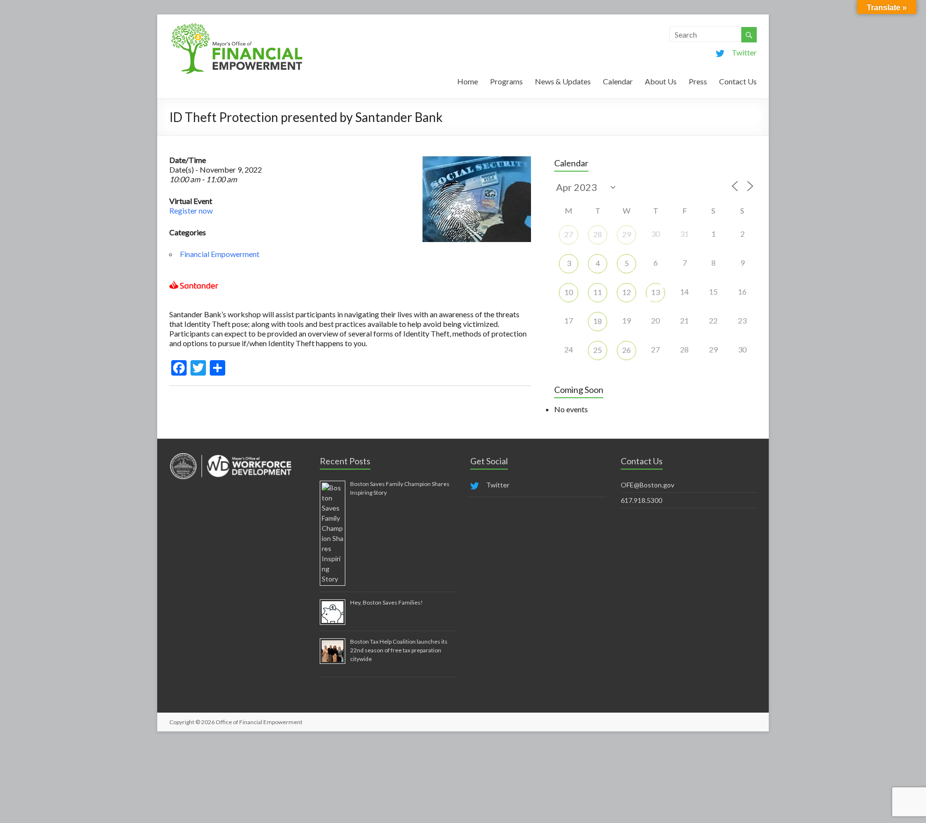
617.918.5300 (641, 500)
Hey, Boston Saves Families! (386, 602)
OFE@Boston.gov (647, 485)
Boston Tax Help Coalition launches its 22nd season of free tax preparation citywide (399, 650)
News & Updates (563, 81)
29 (626, 234)
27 (568, 234)
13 (655, 292)
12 (626, 292)
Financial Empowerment (219, 253)
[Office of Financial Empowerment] (236, 26)
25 (597, 349)
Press (698, 81)
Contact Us (738, 81)
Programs (506, 81)
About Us (661, 81)
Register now (191, 210)
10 (568, 292)
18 (597, 320)
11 (597, 292)
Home (467, 81)
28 (597, 234)
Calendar (618, 81)
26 (626, 349)
